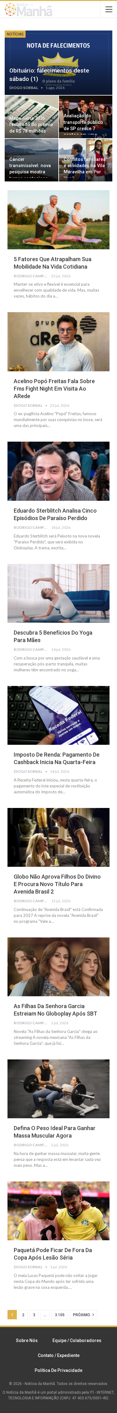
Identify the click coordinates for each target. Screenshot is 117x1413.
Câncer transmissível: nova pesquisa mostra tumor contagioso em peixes (30, 172)
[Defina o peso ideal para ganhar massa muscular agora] (58, 1089)
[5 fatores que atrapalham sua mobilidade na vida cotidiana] (58, 219)
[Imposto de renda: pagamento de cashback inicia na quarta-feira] (58, 715)
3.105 (60, 1315)
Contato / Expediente (59, 1355)
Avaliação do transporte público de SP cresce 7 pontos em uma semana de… (83, 128)
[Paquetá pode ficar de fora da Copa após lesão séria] (58, 1211)
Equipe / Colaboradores (76, 1340)
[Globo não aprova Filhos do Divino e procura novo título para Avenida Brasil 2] (58, 837)
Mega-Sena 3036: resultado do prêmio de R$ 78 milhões (31, 125)
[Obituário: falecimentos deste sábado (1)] (58, 62)
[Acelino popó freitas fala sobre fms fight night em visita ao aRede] (58, 341)
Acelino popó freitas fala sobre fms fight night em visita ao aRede (54, 388)
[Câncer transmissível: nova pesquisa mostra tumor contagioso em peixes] (31, 160)
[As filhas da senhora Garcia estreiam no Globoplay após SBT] (58, 967)
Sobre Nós (27, 1340)
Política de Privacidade (58, 1370)
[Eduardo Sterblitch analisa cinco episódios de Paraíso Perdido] (58, 471)
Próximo (82, 1315)
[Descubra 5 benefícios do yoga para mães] (58, 593)
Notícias (15, 34)
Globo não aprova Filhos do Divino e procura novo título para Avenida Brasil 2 (57, 884)
